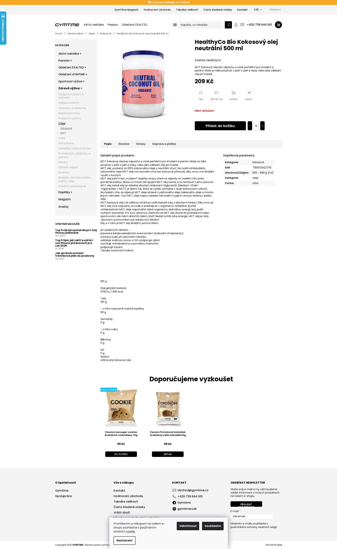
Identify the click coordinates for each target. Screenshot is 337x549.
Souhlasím (213, 526)
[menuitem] (94, 25)
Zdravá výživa (69, 88)
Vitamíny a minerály (72, 108)
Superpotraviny (69, 113)
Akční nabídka (68, 54)
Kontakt (242, 9)
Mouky (62, 162)
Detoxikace (66, 143)
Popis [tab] (107, 144)
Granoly (64, 172)
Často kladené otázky (217, 9)
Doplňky (64, 192)
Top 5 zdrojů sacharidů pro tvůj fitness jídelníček (76, 231)
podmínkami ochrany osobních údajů (254, 527)
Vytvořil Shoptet (273, 544)
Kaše (61, 138)
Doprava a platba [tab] (164, 144)
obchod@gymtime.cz (192, 490)
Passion (64, 61)
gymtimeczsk (187, 509)
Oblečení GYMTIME (71, 74)
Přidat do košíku (220, 125)
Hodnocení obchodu (157, 9)
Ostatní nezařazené (72, 186)
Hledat (228, 24)
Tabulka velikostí (187, 9)
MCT (63, 133)
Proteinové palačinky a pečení (74, 155)
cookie (130, 531)
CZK (256, 9)
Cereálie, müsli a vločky (74, 148)
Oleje (61, 123)
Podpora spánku (69, 118)
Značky (63, 207)
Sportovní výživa (70, 81)
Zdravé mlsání (68, 167)
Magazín (64, 199)
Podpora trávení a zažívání (71, 96)
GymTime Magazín (126, 9)
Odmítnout (188, 526)
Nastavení (125, 540)
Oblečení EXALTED (71, 67)
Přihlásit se (245, 505)
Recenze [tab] (124, 144)
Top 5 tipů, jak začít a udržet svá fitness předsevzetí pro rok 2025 (74, 243)
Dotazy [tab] (140, 144)
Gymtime (61, 491)
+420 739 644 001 (190, 496)
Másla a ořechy (68, 103)
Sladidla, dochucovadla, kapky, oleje (74, 179)
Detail (168, 454)
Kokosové (66, 128)
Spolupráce (63, 496)
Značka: (208, 60)
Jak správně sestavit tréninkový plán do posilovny (74, 254)
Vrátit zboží (122, 513)
